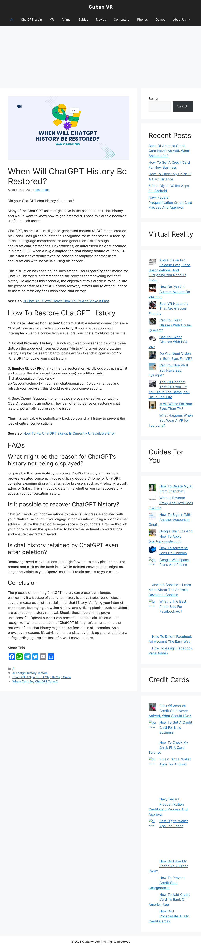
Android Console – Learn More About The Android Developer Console (170, 590)
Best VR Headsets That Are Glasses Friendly (168, 309)
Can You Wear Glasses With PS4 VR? (168, 342)
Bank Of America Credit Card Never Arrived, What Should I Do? (169, 151)
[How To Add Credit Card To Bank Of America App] (152, 896)
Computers (121, 19)
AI (11, 19)
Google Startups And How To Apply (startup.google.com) (171, 536)
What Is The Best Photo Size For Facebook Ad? (172, 606)
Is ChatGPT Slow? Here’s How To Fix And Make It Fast (66, 301)
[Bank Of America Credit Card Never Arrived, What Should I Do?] (152, 707)
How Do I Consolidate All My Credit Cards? (169, 916)
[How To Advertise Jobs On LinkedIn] (152, 550)
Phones (142, 19)
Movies (101, 19)
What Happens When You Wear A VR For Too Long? (171, 420)
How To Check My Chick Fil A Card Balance (168, 747)
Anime (66, 19)
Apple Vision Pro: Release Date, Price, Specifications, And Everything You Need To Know (170, 270)
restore (43, 673)
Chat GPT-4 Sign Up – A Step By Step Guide (41, 677)
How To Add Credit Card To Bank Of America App (169, 900)
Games (160, 19)
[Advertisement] (100, 55)
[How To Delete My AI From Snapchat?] (152, 488)
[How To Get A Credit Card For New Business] (152, 730)
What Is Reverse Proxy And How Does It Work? (171, 503)
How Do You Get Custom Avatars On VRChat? (169, 292)
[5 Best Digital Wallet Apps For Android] (152, 777)
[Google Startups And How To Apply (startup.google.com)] (152, 533)
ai (13, 673)
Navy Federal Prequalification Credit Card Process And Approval (170, 202)
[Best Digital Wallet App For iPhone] (152, 839)
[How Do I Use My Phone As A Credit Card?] (152, 863)
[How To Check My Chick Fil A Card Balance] (152, 744)
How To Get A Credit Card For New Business (175, 727)
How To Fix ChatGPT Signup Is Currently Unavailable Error (69, 433)
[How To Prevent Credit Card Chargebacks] (152, 880)
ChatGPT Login (31, 19)
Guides (83, 19)
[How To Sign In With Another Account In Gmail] (152, 516)
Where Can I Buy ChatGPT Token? (35, 681)
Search (154, 99)
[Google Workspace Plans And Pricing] (152, 570)
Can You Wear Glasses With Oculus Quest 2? (170, 325)
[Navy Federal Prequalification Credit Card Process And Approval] (152, 801)
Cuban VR (101, 7)
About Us (179, 19)
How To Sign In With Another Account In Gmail (170, 520)
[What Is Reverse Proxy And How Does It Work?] (152, 500)
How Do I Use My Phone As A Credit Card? (168, 866)
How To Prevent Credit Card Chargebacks (167, 883)
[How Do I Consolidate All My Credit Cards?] (152, 913)
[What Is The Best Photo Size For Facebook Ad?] (152, 616)
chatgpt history (26, 673)
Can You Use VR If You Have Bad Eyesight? (168, 370)
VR (52, 19)
